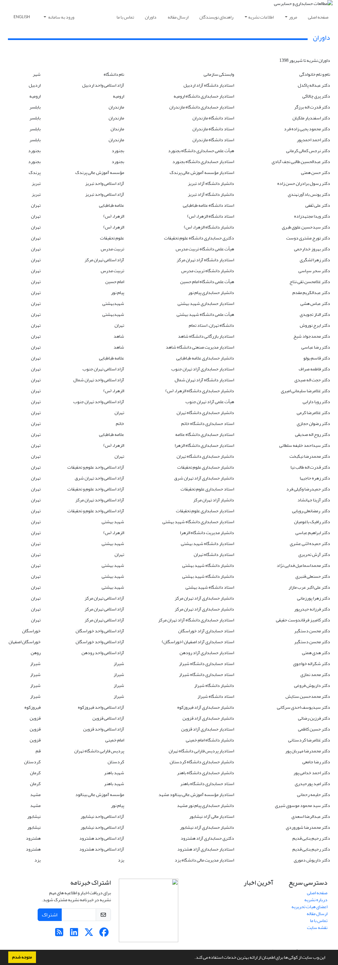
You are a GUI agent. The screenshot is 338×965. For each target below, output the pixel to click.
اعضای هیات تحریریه (309, 906)
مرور (293, 17)
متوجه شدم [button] (22, 957)
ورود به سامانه (61, 17)
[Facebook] (104, 934)
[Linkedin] (74, 934)
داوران (150, 17)
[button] (193, 958)
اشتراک (49, 915)
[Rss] (59, 934)
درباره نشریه (315, 899)
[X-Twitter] (89, 934)
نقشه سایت (317, 927)
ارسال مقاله (178, 17)
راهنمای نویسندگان (216, 17)
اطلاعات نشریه (261, 17)
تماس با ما (125, 17)
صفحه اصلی (318, 17)
